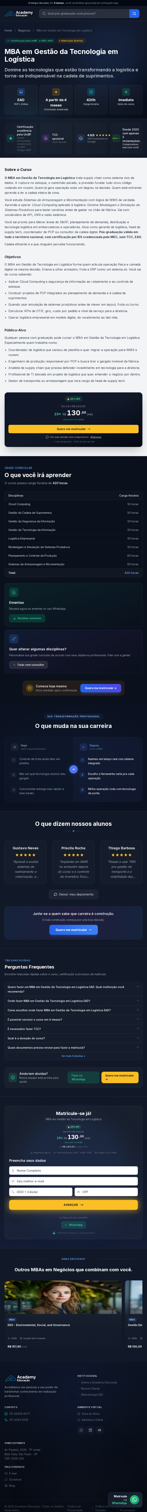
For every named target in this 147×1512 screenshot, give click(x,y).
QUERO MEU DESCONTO (71, 774)
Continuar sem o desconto (73, 782)
